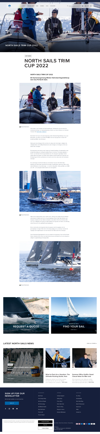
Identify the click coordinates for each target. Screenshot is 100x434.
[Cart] (91, 6)
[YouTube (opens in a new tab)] (17, 409)
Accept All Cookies (45, 421)
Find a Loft (40, 412)
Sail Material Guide (42, 406)
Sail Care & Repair (42, 401)
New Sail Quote (41, 409)
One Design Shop (42, 398)
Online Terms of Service (63, 422)
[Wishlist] (88, 6)
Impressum (78, 406)
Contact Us (78, 412)
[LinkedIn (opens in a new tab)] (13, 409)
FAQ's (77, 409)
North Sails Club (60, 404)
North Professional (80, 404)
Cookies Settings (45, 428)
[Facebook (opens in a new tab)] (6, 409)
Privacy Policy (70, 422)
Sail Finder (40, 395)
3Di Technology (41, 404)
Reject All (45, 425)
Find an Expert (41, 414)
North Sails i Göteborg (41, 131)
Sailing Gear (59, 398)
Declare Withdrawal (61, 412)
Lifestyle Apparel (60, 395)
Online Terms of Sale (54, 422)
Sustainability (79, 398)
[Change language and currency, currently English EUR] (82, 6)
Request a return (60, 409)
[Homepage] (9, 6)
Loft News (28, 55)
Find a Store (59, 401)
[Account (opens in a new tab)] (85, 6)
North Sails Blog (79, 401)
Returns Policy (60, 406)
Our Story (78, 395)
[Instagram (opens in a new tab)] (9, 409)
